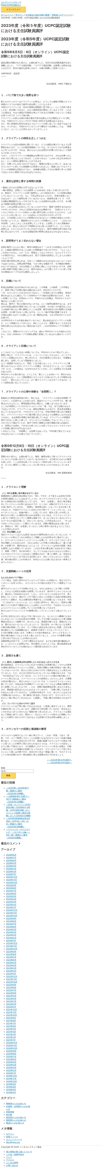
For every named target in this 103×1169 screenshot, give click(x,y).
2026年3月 (11, 868)
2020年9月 (11, 1051)
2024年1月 (11, 940)
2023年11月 (11, 946)
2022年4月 (11, 998)
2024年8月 (11, 921)
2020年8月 (11, 1054)
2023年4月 (11, 965)
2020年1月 (11, 1073)
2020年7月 (11, 1056)
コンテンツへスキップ (11, 2)
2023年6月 (11, 960)
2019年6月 (11, 1089)
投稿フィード (12, 1136)
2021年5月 (11, 1029)
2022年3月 (11, 1001)
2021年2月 (11, 1037)
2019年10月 (11, 1081)
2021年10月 (11, 1015)
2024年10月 (11, 915)
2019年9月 (11, 1084)
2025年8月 (11, 888)
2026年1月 (11, 874)
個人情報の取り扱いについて (19, 1151)
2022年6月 (11, 993)
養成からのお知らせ (15, 1123)
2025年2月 (11, 904)
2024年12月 (11, 910)
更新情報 (10, 1112)
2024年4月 (11, 932)
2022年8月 (11, 987)
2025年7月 (11, 891)
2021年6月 (11, 1026)
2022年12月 (11, 976)
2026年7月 (11, 857)
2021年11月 (11, 1012)
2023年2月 (11, 971)
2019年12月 (11, 1076)
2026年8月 (11, 855)
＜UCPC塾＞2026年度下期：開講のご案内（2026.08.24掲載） (17, 791)
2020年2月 (11, 1070)
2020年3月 (11, 1067)
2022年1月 (11, 1007)
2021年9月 (11, 1018)
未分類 (9, 1114)
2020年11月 (11, 1045)
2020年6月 (11, 1059)
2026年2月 (11, 871)
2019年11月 (11, 1078)
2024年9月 (11, 918)
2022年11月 (11, 979)
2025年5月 (11, 896)
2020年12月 (11, 1042)
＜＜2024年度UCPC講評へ (59, 762)
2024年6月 (11, 926)
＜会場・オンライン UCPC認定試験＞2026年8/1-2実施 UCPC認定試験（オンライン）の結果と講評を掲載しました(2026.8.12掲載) (18, 810)
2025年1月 (11, 907)
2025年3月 (11, 902)
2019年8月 (11, 1087)
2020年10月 (11, 1048)
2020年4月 (11, 1065)
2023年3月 (11, 968)
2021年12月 (11, 1009)
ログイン (10, 1134)
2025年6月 (11, 893)
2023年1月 (11, 973)
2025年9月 (11, 885)
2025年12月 (11, 877)
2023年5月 (11, 962)
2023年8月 (11, 954)
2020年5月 (11, 1062)
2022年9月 (11, 984)
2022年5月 (11, 996)
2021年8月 (11, 1020)
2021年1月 (11, 1040)
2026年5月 (11, 863)
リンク (9, 1157)
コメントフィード (14, 1139)
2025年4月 (11, 899)
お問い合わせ (12, 1165)
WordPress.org (13, 1142)
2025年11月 (11, 880)
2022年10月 (11, 982)
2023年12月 (11, 943)
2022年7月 (11, 990)
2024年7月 (11, 924)
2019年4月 (11, 1092)
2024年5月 (11, 929)
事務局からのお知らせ (16, 1103)
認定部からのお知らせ (16, 1117)
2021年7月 (11, 1023)
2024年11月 (11, 913)
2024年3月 (11, 935)
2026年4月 (11, 866)
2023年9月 (11, 951)
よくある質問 (12, 1162)
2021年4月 (11, 1031)
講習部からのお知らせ (16, 1120)
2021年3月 (11, 1034)
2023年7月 (11, 957)
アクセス (10, 1160)
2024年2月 (11, 938)
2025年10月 (11, 882)
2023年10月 (11, 949)
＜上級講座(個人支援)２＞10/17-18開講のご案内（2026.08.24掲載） (18, 799)
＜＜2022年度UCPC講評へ (59, 760)
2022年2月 (11, 1004)
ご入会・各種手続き (15, 1154)
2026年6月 (11, 860)
